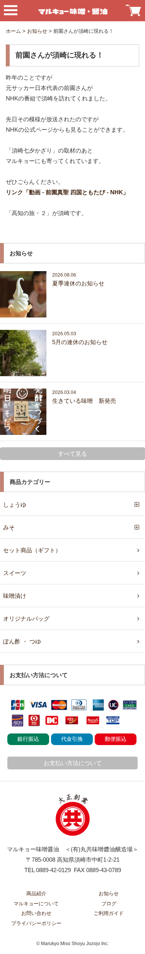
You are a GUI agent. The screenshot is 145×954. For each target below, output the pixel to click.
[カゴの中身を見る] (133, 9)
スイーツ (14, 573)
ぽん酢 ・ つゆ (22, 641)
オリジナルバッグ (26, 618)
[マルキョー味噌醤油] (73, 10)
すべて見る (72, 453)
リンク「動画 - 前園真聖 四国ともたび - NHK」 (67, 192)
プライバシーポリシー (36, 923)
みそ (9, 527)
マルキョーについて (36, 903)
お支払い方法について (73, 763)
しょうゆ (14, 504)
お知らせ (109, 893)
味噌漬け (14, 595)
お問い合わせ (36, 913)
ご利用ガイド (109, 913)
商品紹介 (36, 893)
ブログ (108, 903)
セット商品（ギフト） (32, 550)
